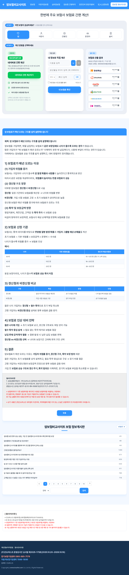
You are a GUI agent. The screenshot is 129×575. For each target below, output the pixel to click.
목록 (64, 413)
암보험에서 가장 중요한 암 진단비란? (16, 441)
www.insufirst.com (16, 568)
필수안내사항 (19, 547)
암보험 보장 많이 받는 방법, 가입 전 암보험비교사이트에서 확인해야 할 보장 (29, 436)
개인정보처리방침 (7, 547)
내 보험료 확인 (64, 89)
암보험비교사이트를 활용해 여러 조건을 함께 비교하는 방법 (23, 445)
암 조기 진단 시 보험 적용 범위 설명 (15, 464)
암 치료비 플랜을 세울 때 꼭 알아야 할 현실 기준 (19, 473)
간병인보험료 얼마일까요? (12, 450)
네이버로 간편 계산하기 (24, 75)
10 (84, 484)
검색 (84, 490)
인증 (77, 77)
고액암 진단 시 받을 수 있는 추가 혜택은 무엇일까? (20, 478)
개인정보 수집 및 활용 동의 (58, 83)
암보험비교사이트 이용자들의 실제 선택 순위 (19, 469)
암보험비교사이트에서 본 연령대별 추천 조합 (19, 455)
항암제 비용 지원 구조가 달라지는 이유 (16, 459)
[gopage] (90, 483)
